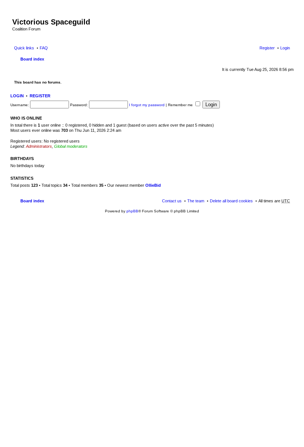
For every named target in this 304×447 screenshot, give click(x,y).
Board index (32, 59)
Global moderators (70, 146)
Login (17, 96)
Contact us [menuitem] (172, 201)
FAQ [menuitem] (44, 48)
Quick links (24, 48)
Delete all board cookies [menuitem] (231, 201)
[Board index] (16, 14)
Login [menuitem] (285, 48)
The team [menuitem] (195, 201)
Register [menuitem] (267, 48)
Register (40, 96)
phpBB (132, 211)
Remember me (181, 105)
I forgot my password (147, 105)
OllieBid (153, 185)
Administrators (39, 146)
